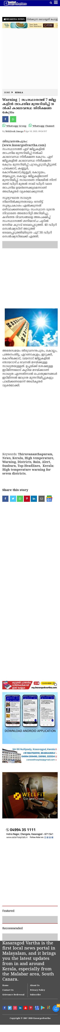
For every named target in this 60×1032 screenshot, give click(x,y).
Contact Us (8, 983)
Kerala (19, 93)
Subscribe (35, 987)
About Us (35, 978)
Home (7, 93)
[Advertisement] (30, 59)
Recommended (12, 921)
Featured (8, 903)
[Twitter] (10, 1001)
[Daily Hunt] (48, 1000)
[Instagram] (15, 1001)
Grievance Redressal (13, 987)
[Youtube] (26, 1001)
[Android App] (42, 1000)
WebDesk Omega (14, 131)
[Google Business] (36, 1000)
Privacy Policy (37, 983)
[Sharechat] (54, 1000)
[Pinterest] (31, 1001)
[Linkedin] (20, 1001)
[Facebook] (5, 1001)
